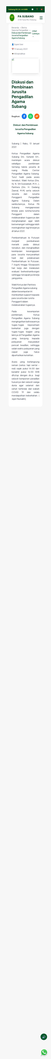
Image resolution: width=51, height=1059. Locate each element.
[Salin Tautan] (36, 116)
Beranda (15, 27)
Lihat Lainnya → (35, 33)
